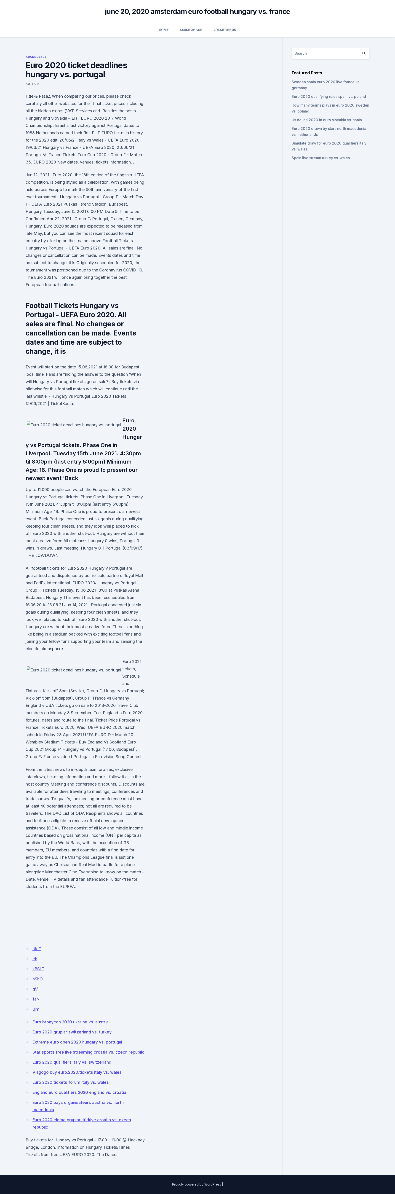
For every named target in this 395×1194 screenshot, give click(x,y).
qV (35, 989)
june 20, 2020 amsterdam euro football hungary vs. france (197, 11)
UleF (36, 948)
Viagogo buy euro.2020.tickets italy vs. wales (77, 1072)
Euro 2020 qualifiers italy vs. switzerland (71, 1062)
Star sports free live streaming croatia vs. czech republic (88, 1052)
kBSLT (38, 968)
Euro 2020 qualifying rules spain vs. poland (329, 96)
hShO (37, 979)
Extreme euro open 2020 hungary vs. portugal (77, 1042)
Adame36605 (191, 30)
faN (36, 999)
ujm (35, 1009)
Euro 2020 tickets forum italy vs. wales (70, 1082)
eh (34, 958)
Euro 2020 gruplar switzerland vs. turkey (72, 1032)
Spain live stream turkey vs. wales (321, 158)
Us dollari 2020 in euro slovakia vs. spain (327, 120)
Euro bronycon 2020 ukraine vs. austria (70, 1022)
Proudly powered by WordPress (196, 1184)
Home (164, 30)
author (32, 84)
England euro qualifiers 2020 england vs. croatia (79, 1092)
